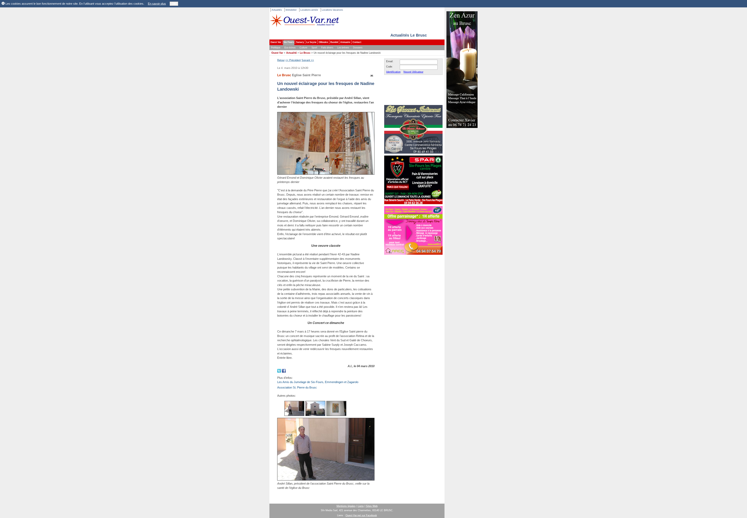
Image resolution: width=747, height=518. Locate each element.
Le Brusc (305, 52)
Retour (281, 60)
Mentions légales (346, 506)
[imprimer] (371, 75)
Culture (303, 47)
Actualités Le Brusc (408, 35)
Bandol (334, 42)
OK (174, 3)
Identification (393, 71)
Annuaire (345, 42)
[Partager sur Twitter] (279, 370)
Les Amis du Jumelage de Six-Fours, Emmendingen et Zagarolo (317, 382)
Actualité (291, 52)
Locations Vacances (332, 10)
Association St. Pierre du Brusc (297, 387)
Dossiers (357, 47)
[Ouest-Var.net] (304, 20)
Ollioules (323, 42)
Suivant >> (308, 60)
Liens (361, 506)
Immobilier (291, 10)
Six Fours (288, 42)
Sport (314, 47)
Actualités (277, 10)
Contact (356, 42)
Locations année (309, 10)
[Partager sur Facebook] (284, 370)
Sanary (300, 42)
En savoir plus (157, 3)
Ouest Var (275, 42)
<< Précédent (293, 60)
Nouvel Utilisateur (413, 71)
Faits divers (327, 47)
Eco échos (289, 47)
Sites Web (372, 506)
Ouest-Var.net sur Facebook (361, 515)
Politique (275, 47)
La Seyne (311, 42)
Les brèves (343, 47)
